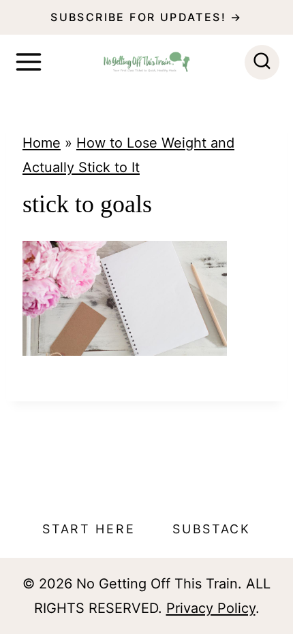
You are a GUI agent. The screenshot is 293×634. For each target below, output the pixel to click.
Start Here (88, 529)
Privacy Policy (211, 608)
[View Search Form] (262, 62)
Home (41, 143)
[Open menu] (29, 62)
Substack (211, 529)
